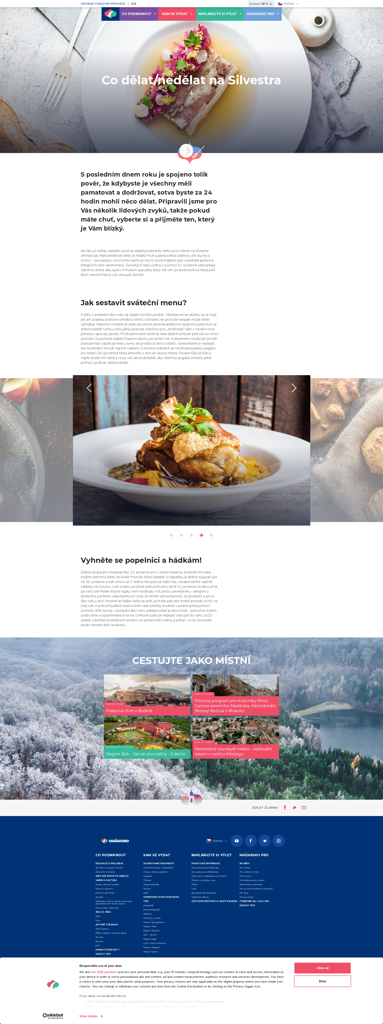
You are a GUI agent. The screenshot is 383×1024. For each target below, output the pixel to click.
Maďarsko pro (260, 14)
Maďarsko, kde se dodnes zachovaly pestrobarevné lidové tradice (114, 902)
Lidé (194, 888)
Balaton (147, 914)
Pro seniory (245, 876)
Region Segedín (151, 947)
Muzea (147, 888)
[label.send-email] (301, 807)
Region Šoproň (151, 930)
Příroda (147, 880)
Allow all (323, 968)
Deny (322, 981)
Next (294, 388)
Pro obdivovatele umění (252, 880)
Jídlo (98, 916)
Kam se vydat (175, 14)
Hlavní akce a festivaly (107, 908)
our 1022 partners (104, 972)
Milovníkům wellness (251, 884)
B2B (133, 3)
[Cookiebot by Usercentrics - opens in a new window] (53, 1016)
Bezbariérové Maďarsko (204, 893)
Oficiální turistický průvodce (103, 3)
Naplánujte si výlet (217, 14)
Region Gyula (150, 951)
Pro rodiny (245, 867)
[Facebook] (251, 841)
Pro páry (244, 893)
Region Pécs (149, 926)
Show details (88, 1016)
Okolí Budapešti (151, 909)
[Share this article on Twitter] (292, 807)
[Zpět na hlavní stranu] (110, 14)
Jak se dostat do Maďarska (205, 867)
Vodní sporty (102, 929)
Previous (89, 388)
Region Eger (150, 939)
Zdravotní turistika (105, 872)
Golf (98, 945)
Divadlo (99, 897)
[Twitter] (265, 841)
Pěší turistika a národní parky (111, 933)
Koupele (147, 876)
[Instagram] (279, 841)
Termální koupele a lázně (109, 867)
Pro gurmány (247, 897)
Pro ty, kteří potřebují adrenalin (256, 888)
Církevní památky (105, 893)
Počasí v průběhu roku (203, 880)
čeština (289, 3)
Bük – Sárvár (150, 935)
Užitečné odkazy (200, 897)
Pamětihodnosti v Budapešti (158, 867)
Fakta (194, 884)
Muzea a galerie (104, 888)
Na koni (100, 941)
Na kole (100, 937)
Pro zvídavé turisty (249, 872)
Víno (98, 920)
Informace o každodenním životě (209, 876)
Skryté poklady (151, 884)
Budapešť (148, 905)
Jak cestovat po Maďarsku (205, 872)
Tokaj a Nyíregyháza (154, 922)
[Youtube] (237, 841)
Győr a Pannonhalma (154, 943)
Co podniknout (136, 14)
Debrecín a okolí (152, 918)
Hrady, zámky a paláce (107, 884)
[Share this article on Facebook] (283, 807)
